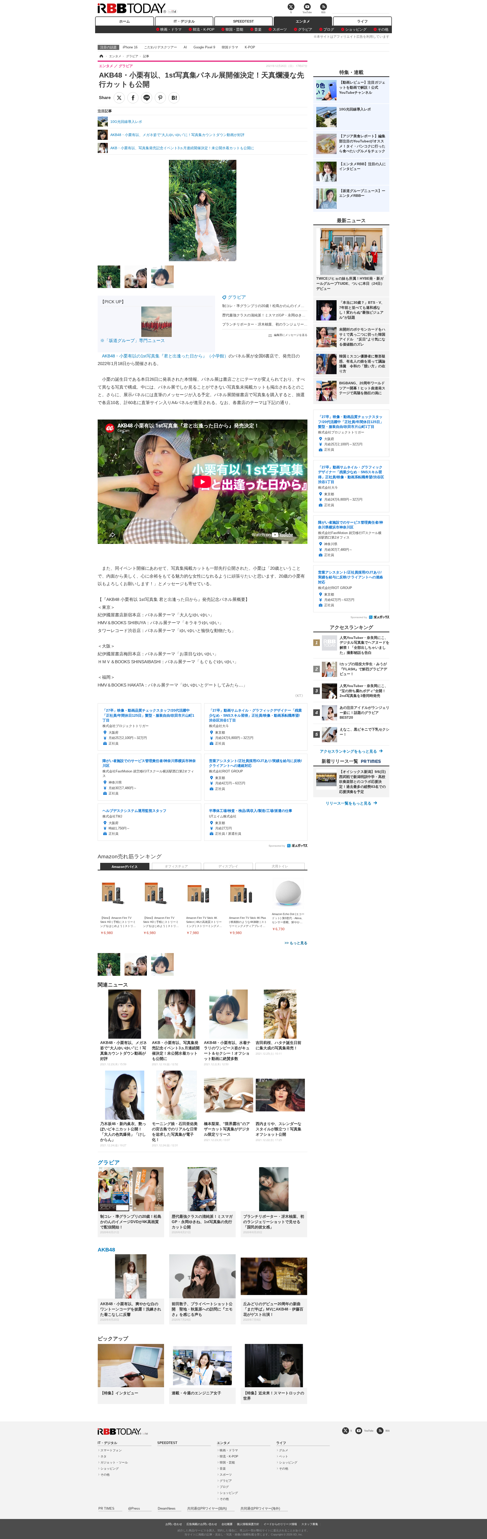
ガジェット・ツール (114, 1462)
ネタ (103, 1456)
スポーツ (280, 29)
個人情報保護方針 (248, 1524)
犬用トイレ (280, 866)
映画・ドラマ (171, 29)
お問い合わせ (173, 1524)
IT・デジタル (184, 21)
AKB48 (106, 1249)
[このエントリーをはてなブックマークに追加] (174, 97)
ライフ (362, 21)
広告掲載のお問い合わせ (201, 1524)
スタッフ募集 (309, 1524)
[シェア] (132, 97)
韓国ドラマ (230, 47)
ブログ (328, 29)
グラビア (305, 29)
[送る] (146, 97)
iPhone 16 (130, 47)
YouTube (368, 1431)
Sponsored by (277, 845)
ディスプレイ (228, 866)
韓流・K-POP (203, 29)
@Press (134, 1508)
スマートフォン (111, 1450)
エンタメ (303, 21)
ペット (283, 1456)
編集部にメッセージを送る (290, 334)
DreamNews (167, 1508)
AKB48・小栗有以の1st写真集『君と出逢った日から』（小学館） (165, 356)
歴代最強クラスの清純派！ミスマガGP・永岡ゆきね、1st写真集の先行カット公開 (287, 315)
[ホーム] (101, 56)
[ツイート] (119, 97)
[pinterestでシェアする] (160, 97)
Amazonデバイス (125, 867)
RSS (388, 1431)
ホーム (124, 21)
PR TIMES (106, 1508)
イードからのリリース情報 (280, 1524)
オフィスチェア (176, 866)
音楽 (258, 29)
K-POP (250, 47)
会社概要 (227, 1524)
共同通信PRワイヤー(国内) (207, 1508)
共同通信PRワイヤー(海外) (260, 1508)
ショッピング (356, 29)
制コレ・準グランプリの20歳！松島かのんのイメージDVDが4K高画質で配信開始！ (288, 306)
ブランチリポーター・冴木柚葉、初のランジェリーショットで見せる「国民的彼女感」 (291, 324)
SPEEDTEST (243, 21)
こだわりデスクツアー (160, 47)
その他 (383, 29)
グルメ (283, 1450)
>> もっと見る (296, 943)
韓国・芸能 (234, 29)
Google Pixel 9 (204, 47)
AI (185, 47)
